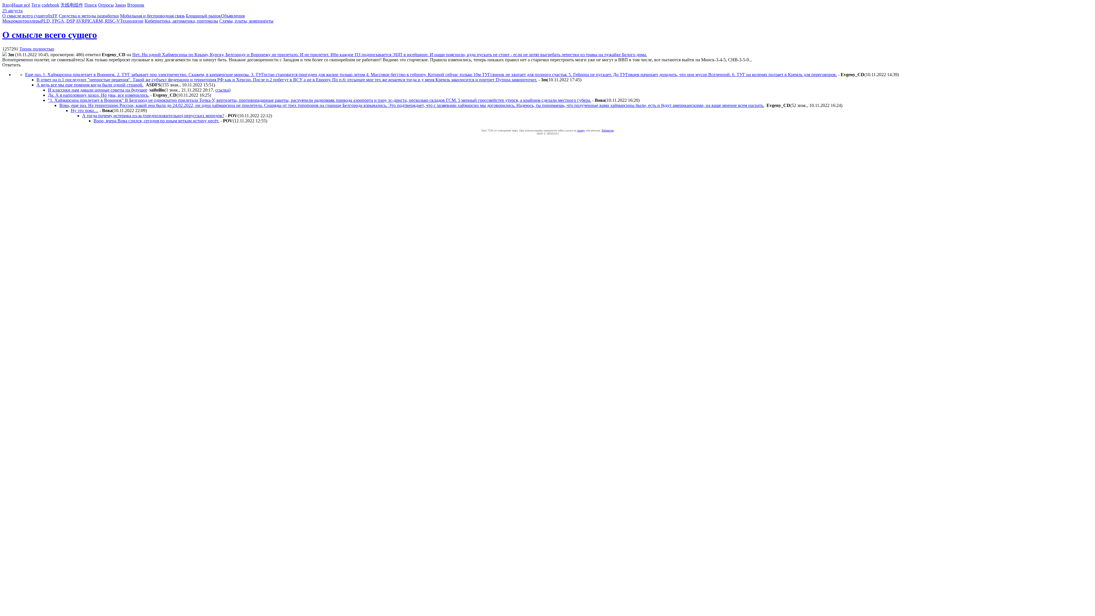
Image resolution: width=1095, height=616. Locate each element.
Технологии (131, 21)
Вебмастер (608, 130)
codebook (50, 5)
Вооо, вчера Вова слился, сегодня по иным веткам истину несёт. (156, 120)
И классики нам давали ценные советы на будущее (97, 90)
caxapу (581, 130)
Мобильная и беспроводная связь (152, 15)
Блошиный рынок (203, 15)
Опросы (106, 5)
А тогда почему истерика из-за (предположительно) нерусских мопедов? (153, 115)
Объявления (233, 15)
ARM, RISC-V (106, 21)
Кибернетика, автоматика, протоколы (181, 21)
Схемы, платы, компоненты (246, 21)
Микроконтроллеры (21, 21)
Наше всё (21, 5)
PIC (88, 21)
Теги (35, 5)
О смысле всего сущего (25, 15)
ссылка (222, 90)
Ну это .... (84, 110)
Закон (120, 5)
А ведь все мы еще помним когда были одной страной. (89, 84)
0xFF (53, 15)
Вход (7, 5)
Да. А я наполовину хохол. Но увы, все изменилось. (98, 95)
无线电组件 (71, 5)
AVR (80, 21)
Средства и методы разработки (89, 15)
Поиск (90, 5)
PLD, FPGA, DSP (58, 21)
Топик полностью (36, 48)
